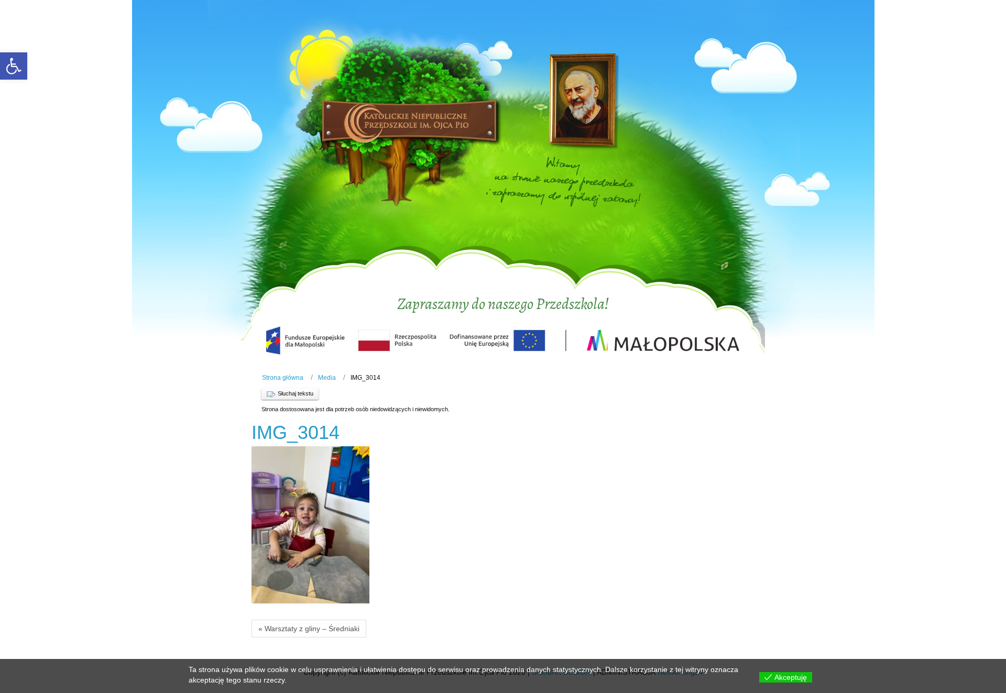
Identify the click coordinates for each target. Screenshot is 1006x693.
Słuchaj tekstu (295, 393)
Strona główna (282, 377)
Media (327, 377)
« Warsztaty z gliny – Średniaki (308, 628)
